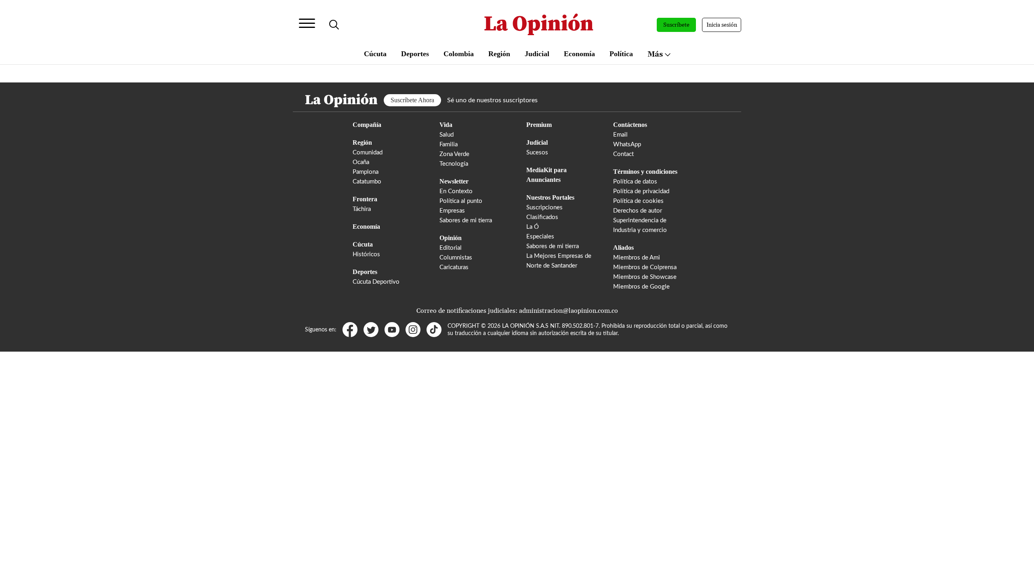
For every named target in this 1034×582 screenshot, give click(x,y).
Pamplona (365, 172)
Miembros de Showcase (645, 277)
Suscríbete (676, 25)
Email (620, 135)
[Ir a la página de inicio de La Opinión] (538, 25)
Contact (623, 154)
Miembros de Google (641, 287)
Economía (579, 54)
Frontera (365, 199)
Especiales (540, 237)
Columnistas (455, 258)
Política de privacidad (641, 191)
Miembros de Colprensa (645, 267)
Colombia (458, 54)
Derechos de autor (637, 211)
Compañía (367, 124)
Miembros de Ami (636, 258)
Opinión (450, 237)
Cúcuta (375, 54)
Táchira (362, 209)
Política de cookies (638, 201)
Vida (445, 124)
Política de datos (635, 182)
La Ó (532, 227)
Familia (448, 144)
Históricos (366, 254)
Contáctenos (630, 124)
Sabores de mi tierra (465, 220)
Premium (539, 124)
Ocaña (361, 162)
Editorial (450, 248)
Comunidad (367, 153)
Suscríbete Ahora (412, 100)
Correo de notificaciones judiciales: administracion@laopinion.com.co (517, 311)
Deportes (415, 54)
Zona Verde (454, 154)
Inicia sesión (721, 25)
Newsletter (454, 181)
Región (499, 54)
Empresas (452, 211)
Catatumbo (367, 182)
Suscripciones (544, 208)
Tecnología (453, 164)
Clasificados (542, 217)
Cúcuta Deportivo (376, 282)
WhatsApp (627, 144)
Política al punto (460, 201)
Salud (446, 135)
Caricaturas (454, 267)
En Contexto (456, 191)
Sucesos (537, 153)
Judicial (537, 54)
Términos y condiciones (645, 171)
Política (621, 54)
